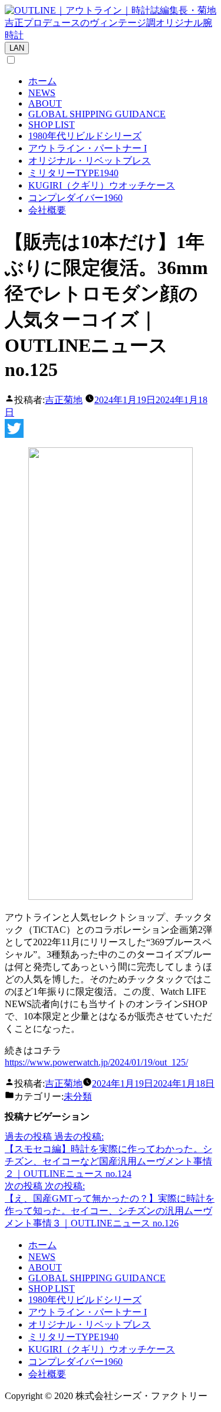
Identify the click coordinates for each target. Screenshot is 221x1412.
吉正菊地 (64, 400)
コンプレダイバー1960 (75, 198)
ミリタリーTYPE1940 (73, 173)
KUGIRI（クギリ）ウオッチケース (101, 185)
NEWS (41, 93)
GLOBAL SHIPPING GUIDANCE (97, 114)
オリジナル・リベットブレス (89, 161)
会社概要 (47, 210)
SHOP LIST (51, 125)
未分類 (78, 1096)
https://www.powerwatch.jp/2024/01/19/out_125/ (96, 1062)
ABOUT (45, 103)
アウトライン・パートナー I (87, 148)
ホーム (42, 81)
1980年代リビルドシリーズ (84, 136)
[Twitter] (110, 428)
